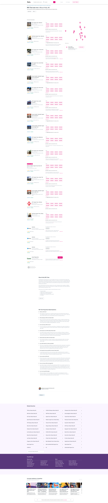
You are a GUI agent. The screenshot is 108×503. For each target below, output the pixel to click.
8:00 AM (47, 37)
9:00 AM (52, 39)
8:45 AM (56, 77)
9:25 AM (60, 39)
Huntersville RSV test (30, 463)
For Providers (68, 2)
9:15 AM (56, 39)
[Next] (81, 479)
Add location (81, 47)
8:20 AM (56, 50)
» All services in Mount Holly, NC (33, 451)
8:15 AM (52, 37)
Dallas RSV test (29, 462)
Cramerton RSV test (43, 460)
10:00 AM (56, 79)
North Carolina (37, 5)
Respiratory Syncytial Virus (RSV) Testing (45, 5)
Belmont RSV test (30, 460)
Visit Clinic (60, 257)
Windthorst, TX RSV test (73, 464)
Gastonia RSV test (43, 462)
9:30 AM (47, 79)
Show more (61, 58)
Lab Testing (30, 5)
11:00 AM (51, 167)
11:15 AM (56, 129)
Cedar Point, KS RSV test (59, 463)
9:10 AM (60, 66)
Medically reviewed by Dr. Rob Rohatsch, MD (48, 388)
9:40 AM (56, 214)
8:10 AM (52, 50)
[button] (73, 32)
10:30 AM (60, 117)
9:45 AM (52, 79)
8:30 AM (60, 50)
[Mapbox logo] (67, 43)
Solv (27, 5)
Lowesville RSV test (30, 464)
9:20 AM (56, 140)
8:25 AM (56, 37)
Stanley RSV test (30, 466)
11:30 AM (60, 129)
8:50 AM (47, 39)
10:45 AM (51, 129)
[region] (75, 31)
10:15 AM (60, 79)
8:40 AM (60, 37)
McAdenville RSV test (44, 464)
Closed (47, 228)
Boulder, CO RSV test (72, 460)
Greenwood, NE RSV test (73, 463)
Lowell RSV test (43, 463)
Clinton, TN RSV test (72, 462)
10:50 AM (47, 216)
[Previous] (79, 479)
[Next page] (35, 267)
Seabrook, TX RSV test (59, 462)
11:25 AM (60, 216)
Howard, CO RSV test (59, 466)
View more (47, 27)
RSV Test (33, 5)
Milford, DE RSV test (58, 460)
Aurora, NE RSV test (58, 464)
